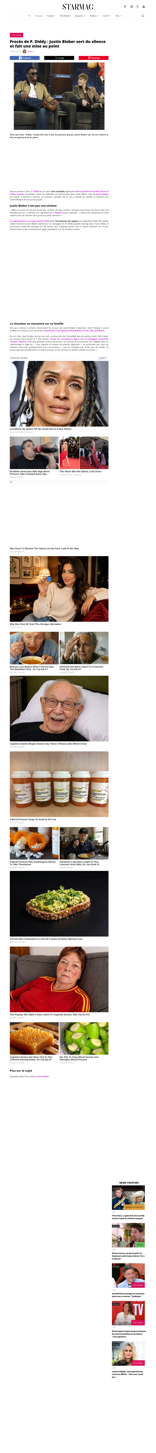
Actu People (138, 1285)
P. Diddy (35, 191)
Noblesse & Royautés (134, 1207)
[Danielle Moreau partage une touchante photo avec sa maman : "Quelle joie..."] (128, 1275)
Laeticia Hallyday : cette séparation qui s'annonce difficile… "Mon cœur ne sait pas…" (127, 1374)
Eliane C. (31, 51)
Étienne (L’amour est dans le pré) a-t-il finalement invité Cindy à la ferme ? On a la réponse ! (128, 1256)
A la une (38, 16)
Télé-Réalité (65, 16)
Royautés (79, 16)
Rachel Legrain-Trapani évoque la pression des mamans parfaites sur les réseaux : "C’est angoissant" (129, 1334)
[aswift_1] (78, 24)
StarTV (106, 16)
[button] (125, 8)
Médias (93, 16)
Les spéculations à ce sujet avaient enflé (29, 221)
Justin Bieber (102, 194)
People (50, 16)
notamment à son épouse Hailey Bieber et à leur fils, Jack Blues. (74, 330)
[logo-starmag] (78, 7)
